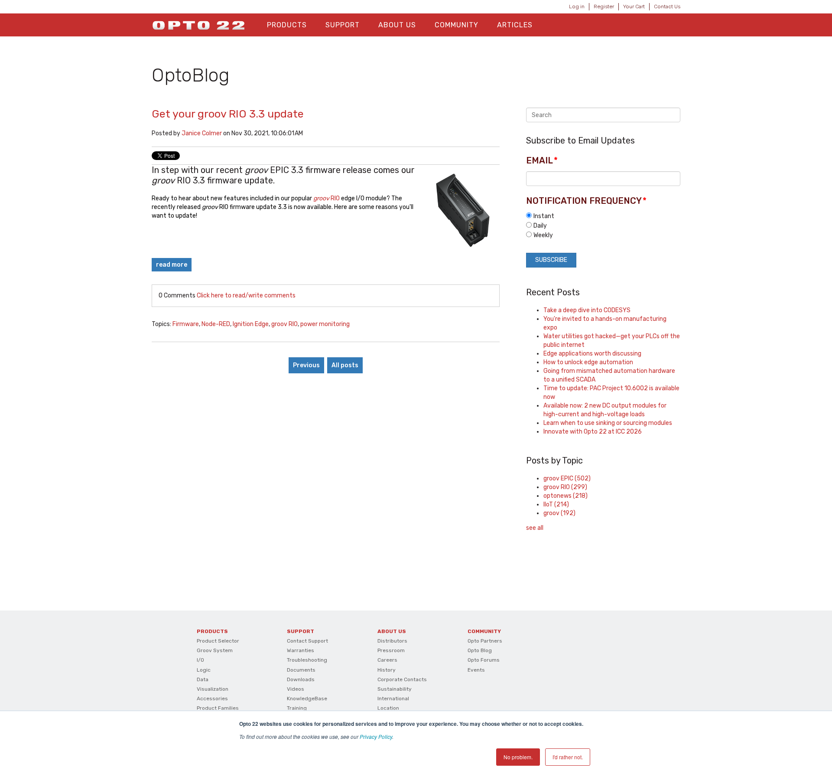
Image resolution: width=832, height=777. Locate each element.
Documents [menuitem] (301, 670)
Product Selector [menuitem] (218, 641)
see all (534, 528)
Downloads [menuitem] (301, 679)
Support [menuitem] (342, 25)
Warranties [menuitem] (300, 650)
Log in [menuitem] (577, 6)
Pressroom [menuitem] (391, 650)
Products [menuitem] (287, 25)
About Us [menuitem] (397, 25)
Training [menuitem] (297, 708)
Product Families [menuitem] (218, 708)
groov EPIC (567, 478)
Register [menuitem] (604, 6)
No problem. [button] (518, 757)
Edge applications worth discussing (592, 353)
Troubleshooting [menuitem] (307, 660)
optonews (565, 496)
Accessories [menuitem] (212, 698)
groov (559, 513)
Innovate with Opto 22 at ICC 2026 (592, 431)
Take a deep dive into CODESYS (586, 310)
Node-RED (216, 324)
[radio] (603, 216)
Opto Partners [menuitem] (485, 641)
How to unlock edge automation (588, 362)
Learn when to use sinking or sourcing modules (607, 423)
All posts (345, 365)
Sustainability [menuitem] (394, 689)
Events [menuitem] (476, 670)
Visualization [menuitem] (212, 689)
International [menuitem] (393, 698)
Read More (171, 264)
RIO (326, 198)
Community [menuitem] (456, 25)
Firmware (185, 324)
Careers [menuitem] (387, 660)
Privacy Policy (376, 736)
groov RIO (284, 324)
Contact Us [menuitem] (667, 6)
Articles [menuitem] (515, 25)
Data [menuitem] (202, 679)
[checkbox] (603, 225)
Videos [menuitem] (295, 689)
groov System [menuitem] (215, 650)
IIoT (556, 504)
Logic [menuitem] (204, 670)
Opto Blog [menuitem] (480, 650)
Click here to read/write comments (246, 295)
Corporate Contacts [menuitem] (402, 679)
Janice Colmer (202, 133)
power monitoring (325, 324)
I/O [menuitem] (200, 660)
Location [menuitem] (388, 708)
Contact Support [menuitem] (307, 641)
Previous (306, 365)
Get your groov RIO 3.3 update (228, 114)
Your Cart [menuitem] (634, 6)
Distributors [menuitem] (392, 641)
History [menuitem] (386, 670)
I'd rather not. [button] (567, 757)
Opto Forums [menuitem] (484, 660)
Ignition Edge (251, 324)
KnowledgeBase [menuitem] (307, 698)
